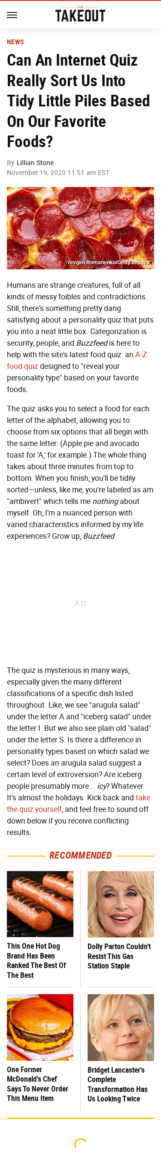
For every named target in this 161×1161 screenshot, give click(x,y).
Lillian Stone (35, 163)
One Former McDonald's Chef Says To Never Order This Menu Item (37, 1084)
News (15, 42)
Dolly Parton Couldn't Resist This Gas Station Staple (119, 956)
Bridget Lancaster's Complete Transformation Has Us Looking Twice (118, 1084)
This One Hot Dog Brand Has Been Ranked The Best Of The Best (36, 960)
